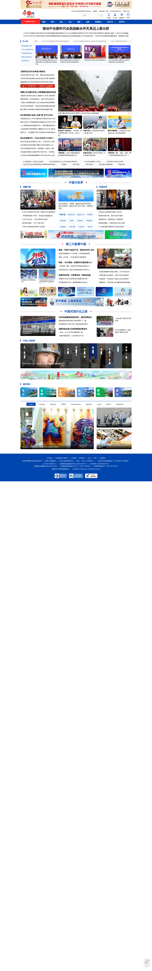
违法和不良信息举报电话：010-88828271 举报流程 (113, 461)
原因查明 (52, 96)
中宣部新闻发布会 (26, 53)
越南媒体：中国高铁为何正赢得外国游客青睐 (114, 282)
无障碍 (147, 966)
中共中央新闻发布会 (27, 49)
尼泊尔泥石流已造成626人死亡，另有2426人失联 (37, 141)
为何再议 (51, 152)
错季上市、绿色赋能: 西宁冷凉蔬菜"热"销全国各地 (37, 132)
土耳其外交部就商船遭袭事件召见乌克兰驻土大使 (37, 155)
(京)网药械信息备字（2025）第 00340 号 (105, 466)
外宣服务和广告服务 (62, 458)
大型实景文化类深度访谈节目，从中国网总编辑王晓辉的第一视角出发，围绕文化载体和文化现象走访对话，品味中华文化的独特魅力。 (75, 206)
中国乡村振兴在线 (115, 11)
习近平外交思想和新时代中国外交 (81, 11)
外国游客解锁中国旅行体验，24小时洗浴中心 (115, 272)
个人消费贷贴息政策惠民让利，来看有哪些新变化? (38, 125)
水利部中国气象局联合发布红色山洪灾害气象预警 (37, 78)
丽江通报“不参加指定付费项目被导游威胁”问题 (36, 109)
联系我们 (82, 458)
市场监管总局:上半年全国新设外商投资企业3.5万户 (38, 118)
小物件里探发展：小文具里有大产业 (71, 336)
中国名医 (61, 153)
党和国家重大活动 (26, 46)
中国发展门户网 (103, 11)
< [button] (127, 41)
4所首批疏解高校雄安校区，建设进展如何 (75, 317)
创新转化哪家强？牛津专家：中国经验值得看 (74, 253)
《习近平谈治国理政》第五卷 (92, 161)
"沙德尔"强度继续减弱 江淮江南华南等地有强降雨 (37, 102)
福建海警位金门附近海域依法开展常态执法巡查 (36, 82)
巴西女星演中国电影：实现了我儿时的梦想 (114, 275)
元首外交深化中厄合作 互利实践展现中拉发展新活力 (46, 281)
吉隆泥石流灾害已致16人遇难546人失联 (34, 96)
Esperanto (120, 404)
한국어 (108, 404)
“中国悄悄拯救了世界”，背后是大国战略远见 (37, 216)
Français (42, 404)
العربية (99, 404)
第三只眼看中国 (76, 244)
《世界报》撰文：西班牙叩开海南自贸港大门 (74, 266)
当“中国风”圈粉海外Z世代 (29, 207)
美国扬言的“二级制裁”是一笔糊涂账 (110, 219)
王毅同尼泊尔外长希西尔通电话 (32, 71)
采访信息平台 (25, 60)
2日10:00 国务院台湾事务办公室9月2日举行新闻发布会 (90, 41)
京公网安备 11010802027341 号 (99, 464)
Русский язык (76, 404)
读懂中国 (27, 187)
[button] (130, 89)
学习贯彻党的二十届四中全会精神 (33, 161)
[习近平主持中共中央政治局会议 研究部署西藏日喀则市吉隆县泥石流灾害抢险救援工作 (53, 36)
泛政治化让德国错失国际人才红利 (110, 212)
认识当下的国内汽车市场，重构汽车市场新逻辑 (38, 212)
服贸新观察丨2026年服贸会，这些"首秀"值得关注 (37, 99)
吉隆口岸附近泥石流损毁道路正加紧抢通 (72, 113)
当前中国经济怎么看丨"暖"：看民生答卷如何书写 (37, 75)
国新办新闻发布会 (26, 57)
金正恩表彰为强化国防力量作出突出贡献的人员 (36, 145)
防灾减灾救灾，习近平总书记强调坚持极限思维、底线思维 (104, 36)
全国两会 (64, 164)
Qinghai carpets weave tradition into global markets (41, 447)
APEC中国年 (89, 164)
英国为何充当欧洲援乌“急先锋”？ (108, 207)
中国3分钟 (86, 130)
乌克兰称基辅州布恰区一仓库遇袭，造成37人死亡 (37, 148)
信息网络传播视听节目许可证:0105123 (45, 466)
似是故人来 (80, 214)
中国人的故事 (29, 341)
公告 (89, 458)
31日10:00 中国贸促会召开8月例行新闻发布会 (55, 41)
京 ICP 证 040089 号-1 (49, 464)
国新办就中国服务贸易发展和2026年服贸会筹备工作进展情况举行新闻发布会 (46, 62)
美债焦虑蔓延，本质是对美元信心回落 (111, 223)
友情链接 (102, 458)
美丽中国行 (122, 164)
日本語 (63, 404)
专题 (126, 36)
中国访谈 (111, 153)
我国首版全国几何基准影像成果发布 (73, 329)
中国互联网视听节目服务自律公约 (32, 461)
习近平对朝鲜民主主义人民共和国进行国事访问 (63, 161)
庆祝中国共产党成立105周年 (115, 161)
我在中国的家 (112, 130)
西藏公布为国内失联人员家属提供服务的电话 (38, 92)
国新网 (95, 11)
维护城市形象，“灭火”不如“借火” (33, 223)
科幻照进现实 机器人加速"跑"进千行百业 (36, 115)
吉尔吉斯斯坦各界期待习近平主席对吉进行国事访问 (86, 33)
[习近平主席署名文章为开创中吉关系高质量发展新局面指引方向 (46, 33)
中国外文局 (126, 11)
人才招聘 (73, 458)
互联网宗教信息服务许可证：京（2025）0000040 (75, 466)
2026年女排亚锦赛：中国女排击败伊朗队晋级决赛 (37, 106)
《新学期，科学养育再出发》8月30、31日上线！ (70, 133)
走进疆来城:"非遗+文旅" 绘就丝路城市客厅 (73, 324)
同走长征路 (76, 164)
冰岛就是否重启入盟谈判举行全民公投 (33, 152)
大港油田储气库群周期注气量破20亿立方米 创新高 (37, 129)
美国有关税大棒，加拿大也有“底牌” (110, 216)
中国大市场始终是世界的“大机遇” (33, 227)
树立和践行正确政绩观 (105, 164)
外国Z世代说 (87, 153)
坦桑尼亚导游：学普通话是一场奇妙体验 (75, 275)
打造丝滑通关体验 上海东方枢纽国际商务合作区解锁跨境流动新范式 (37, 332)
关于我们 (49, 458)
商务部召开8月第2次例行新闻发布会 (95, 60)
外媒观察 (24, 266)
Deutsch (53, 404)
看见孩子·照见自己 (64, 130)
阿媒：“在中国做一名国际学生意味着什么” (75, 262)
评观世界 (103, 187)
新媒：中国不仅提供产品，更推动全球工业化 (76, 250)
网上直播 (25, 41)
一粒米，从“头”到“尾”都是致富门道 (71, 332)
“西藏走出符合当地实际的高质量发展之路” (73, 279)
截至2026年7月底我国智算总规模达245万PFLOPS (37, 122)
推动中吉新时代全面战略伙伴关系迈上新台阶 (76, 28)
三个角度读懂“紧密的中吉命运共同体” (111, 227)
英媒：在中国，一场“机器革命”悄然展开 (72, 257)
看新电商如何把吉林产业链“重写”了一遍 (72, 320)
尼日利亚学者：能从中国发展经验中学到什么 (74, 270)
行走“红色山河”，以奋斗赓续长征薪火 (35, 219)
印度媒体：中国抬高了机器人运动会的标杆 (114, 279)
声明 (95, 458)
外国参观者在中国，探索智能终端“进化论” (73, 282)
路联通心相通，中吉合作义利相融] (116, 33)
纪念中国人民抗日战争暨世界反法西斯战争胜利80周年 (39, 164)
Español (89, 404)
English (31, 404)
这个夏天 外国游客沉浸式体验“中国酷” (110, 266)
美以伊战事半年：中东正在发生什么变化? (37, 138)
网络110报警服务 (50, 461)
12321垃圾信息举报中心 (66, 461)
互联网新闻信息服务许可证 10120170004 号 (73, 464)
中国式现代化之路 (76, 311)
